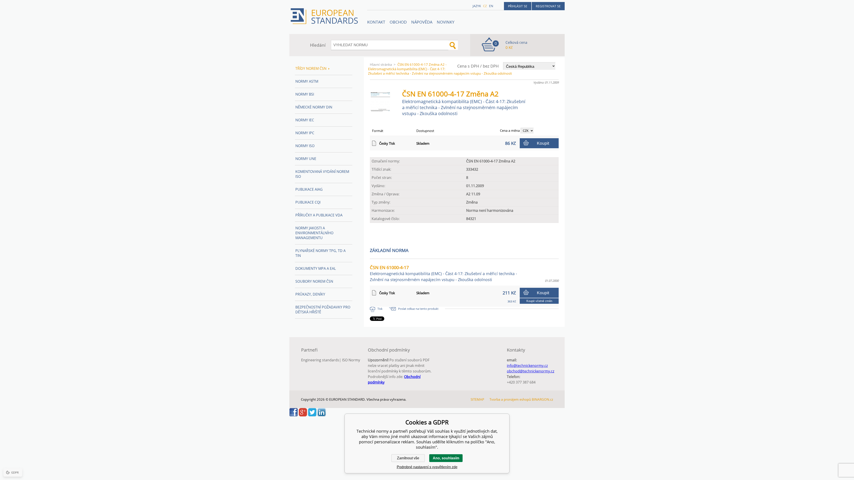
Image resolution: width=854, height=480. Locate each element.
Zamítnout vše (408, 458)
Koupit (543, 143)
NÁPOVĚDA (421, 22)
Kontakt (376, 22)
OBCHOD (398, 22)
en (491, 6)
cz (485, 6)
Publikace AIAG (309, 189)
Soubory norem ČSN (314, 281)
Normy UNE (305, 158)
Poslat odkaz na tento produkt (418, 309)
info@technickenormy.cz (527, 365)
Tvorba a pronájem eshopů (510, 399)
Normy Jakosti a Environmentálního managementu (314, 233)
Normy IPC (304, 132)
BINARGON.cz (542, 399)
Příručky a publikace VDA (318, 215)
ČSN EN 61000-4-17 (443, 273)
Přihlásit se (517, 6)
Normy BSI (304, 94)
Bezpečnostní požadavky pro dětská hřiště (322, 309)
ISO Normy (351, 360)
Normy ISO (304, 145)
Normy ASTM (306, 81)
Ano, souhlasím (446, 458)
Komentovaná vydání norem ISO (322, 174)
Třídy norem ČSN (310, 68)
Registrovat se (548, 6)
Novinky (445, 22)
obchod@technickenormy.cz (530, 371)
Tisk (380, 309)
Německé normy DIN (313, 107)
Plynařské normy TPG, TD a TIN (320, 253)
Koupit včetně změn (539, 301)
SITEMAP (477, 399)
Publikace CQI (307, 202)
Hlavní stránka (381, 64)
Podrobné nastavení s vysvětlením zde (427, 467)
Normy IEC (304, 120)
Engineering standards (320, 360)
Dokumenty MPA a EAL (315, 268)
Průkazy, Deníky (310, 294)
